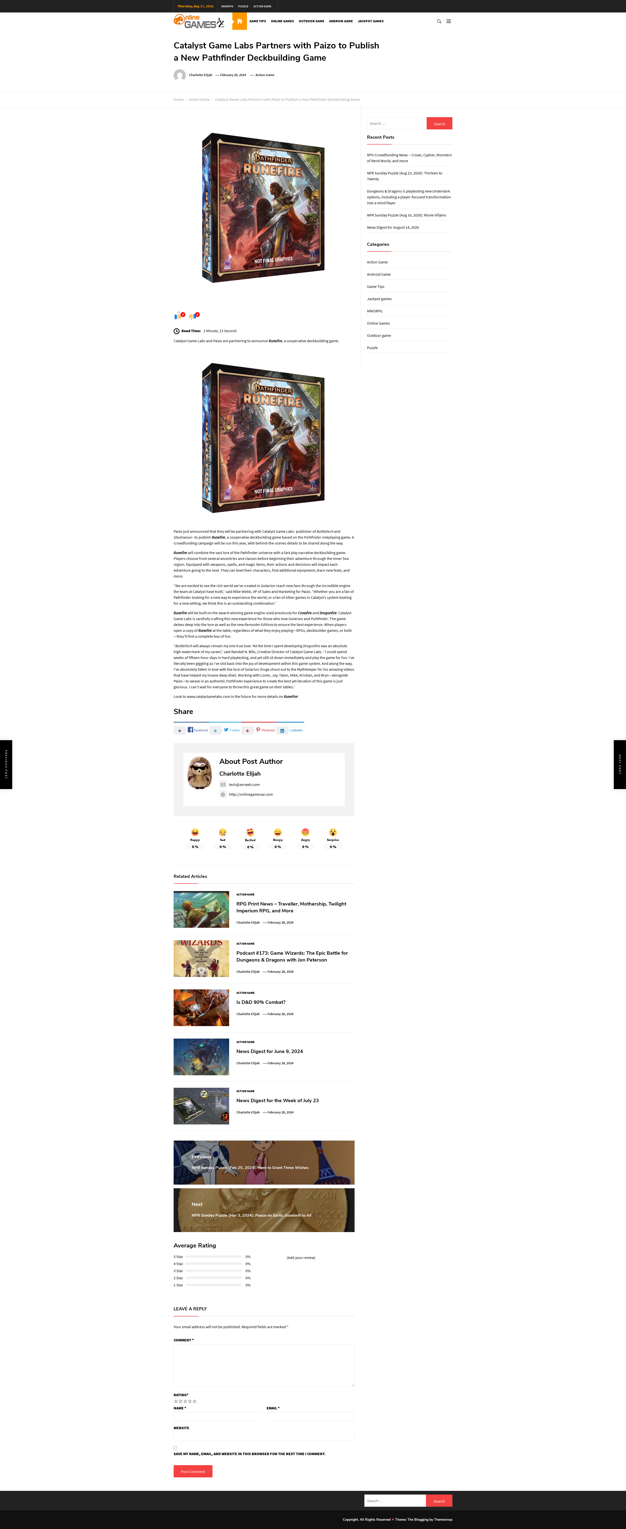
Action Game (262, 6)
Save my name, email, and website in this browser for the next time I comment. (249, 1453)
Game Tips (257, 21)
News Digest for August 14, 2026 (393, 227)
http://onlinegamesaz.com (251, 794)
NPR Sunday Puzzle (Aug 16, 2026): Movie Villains (406, 215)
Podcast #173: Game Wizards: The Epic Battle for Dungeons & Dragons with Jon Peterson (292, 956)
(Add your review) (301, 1257)
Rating (181, 1394)
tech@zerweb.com (244, 784)
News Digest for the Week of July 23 (277, 1100)
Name (180, 1407)
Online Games (282, 21)
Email (273, 1407)
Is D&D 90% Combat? (260, 1002)
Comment (184, 1339)
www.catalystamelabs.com (208, 696)
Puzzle (243, 6)
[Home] (239, 21)
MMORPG (227, 6)
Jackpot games (371, 21)
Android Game (341, 21)
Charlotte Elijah (200, 75)
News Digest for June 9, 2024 (269, 1051)
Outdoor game (311, 21)
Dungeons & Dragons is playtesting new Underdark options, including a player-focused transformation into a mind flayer (409, 197)
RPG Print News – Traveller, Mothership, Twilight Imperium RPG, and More (291, 907)
